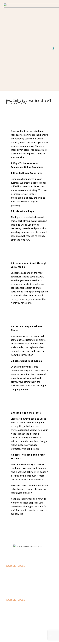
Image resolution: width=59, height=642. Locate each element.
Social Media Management (17, 584)
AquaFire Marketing (21, 506)
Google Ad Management (16, 591)
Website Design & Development (19, 587)
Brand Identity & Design (16, 573)
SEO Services (11, 580)
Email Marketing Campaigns (18, 577)
